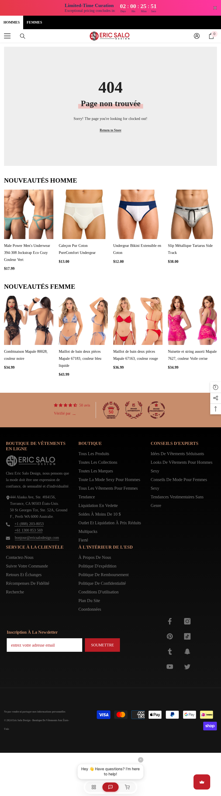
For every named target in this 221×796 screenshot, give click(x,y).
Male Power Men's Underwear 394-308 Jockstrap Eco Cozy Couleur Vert (27, 253)
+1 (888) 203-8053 (29, 524)
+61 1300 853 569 (29, 530)
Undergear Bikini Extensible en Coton (137, 249)
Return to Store (110, 130)
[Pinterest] (170, 636)
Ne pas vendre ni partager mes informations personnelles (34, 711)
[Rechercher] (22, 36)
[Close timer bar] (215, 8)
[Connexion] (196, 35)
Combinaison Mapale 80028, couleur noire (26, 355)
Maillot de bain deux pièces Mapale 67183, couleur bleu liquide (80, 359)
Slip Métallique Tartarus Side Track (190, 249)
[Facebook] (170, 621)
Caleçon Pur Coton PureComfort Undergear (77, 249)
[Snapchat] (187, 651)
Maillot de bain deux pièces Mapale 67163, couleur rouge (135, 355)
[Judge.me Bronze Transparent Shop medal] (156, 410)
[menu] (7, 36)
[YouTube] (170, 666)
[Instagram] (187, 621)
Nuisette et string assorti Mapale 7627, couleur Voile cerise (192, 355)
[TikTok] (187, 636)
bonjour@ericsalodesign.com (37, 538)
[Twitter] (187, 666)
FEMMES (34, 22)
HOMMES (12, 22)
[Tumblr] (170, 651)
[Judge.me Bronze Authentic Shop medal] (133, 410)
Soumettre (102, 645)
